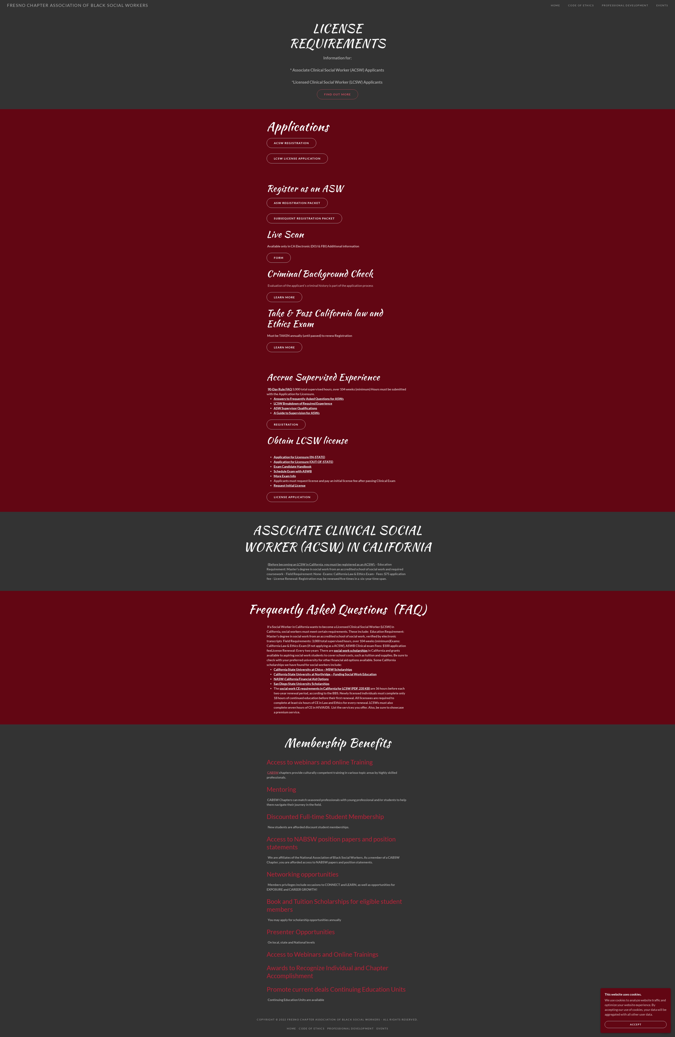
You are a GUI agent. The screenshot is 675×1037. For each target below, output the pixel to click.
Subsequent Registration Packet (304, 218)
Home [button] (291, 1028)
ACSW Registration (291, 143)
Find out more (337, 94)
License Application (292, 497)
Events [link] (662, 5)
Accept (635, 1024)
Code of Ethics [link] (581, 5)
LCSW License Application (297, 158)
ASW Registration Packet (297, 203)
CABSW (272, 772)
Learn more (284, 297)
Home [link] (555, 5)
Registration (286, 424)
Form (279, 257)
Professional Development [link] (625, 5)
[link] (77, 6)
